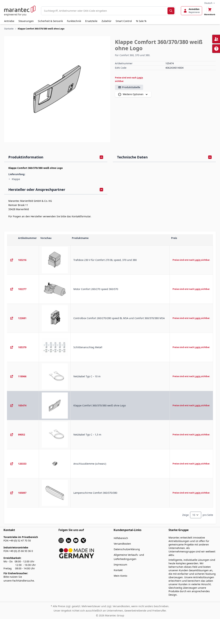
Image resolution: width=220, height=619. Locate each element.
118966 (22, 376)
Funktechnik (74, 21)
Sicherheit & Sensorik (50, 21)
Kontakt (118, 570)
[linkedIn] (68, 540)
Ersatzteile (91, 21)
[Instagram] (61, 540)
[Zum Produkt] (12, 260)
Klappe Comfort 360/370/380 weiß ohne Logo (41, 28)
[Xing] (83, 540)
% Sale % (141, 21)
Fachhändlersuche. (23, 580)
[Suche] (170, 10)
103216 (22, 260)
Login (140, 77)
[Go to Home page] (19, 11)
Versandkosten (122, 543)
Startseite (9, 28)
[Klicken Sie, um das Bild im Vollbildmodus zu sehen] (57, 89)
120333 (22, 463)
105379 (22, 347)
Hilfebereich (121, 538)
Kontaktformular (81, 216)
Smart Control (124, 21)
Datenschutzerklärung (127, 549)
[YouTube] (75, 540)
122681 (22, 318)
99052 (21, 434)
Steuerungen (26, 21)
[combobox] (104, 11)
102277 (22, 289)
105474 (22, 405)
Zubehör (106, 21)
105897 (22, 492)
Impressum (120, 564)
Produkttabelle (131, 87)
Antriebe (9, 21)
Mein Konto (120, 575)
